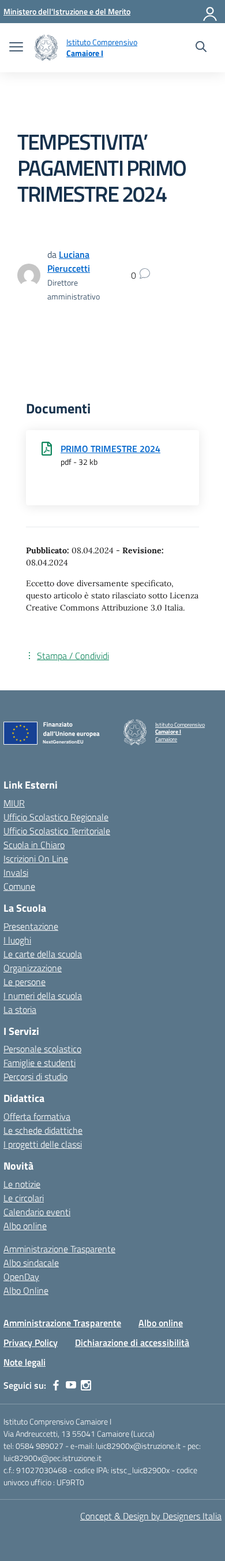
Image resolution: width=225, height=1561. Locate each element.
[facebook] (56, 1385)
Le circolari (23, 1198)
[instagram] (86, 1385)
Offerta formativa (36, 1116)
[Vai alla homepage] (46, 48)
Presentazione (30, 926)
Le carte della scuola (42, 954)
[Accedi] (211, 11)
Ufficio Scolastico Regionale (55, 817)
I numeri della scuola (42, 996)
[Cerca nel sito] (201, 48)
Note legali (24, 1362)
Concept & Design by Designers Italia (151, 1516)
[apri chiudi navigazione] (16, 48)
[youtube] (71, 1385)
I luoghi (17, 940)
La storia (19, 1009)
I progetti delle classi (42, 1144)
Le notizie (21, 1184)
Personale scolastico (42, 1049)
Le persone (24, 982)
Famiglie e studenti (39, 1063)
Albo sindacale (31, 1263)
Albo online (25, 1226)
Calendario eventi (36, 1212)
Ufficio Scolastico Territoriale (56, 831)
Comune (19, 886)
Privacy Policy (30, 1342)
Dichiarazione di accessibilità (132, 1342)
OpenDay (21, 1276)
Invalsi (15, 872)
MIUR (14, 803)
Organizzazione (32, 968)
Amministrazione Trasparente (59, 1249)
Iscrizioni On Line (35, 858)
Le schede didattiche (42, 1130)
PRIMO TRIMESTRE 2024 (110, 449)
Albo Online (25, 1290)
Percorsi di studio (35, 1076)
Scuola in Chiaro (34, 845)
